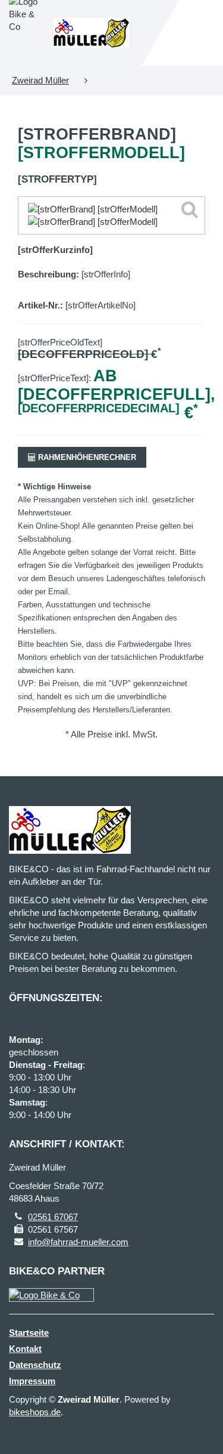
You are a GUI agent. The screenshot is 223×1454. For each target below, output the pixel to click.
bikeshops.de (35, 1412)
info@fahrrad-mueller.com (78, 1242)
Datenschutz (35, 1365)
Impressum (32, 1381)
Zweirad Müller (40, 80)
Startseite (29, 1333)
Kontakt (25, 1349)
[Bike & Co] (51, 1295)
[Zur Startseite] (92, 33)
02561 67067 (53, 1217)
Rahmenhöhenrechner (86, 457)
